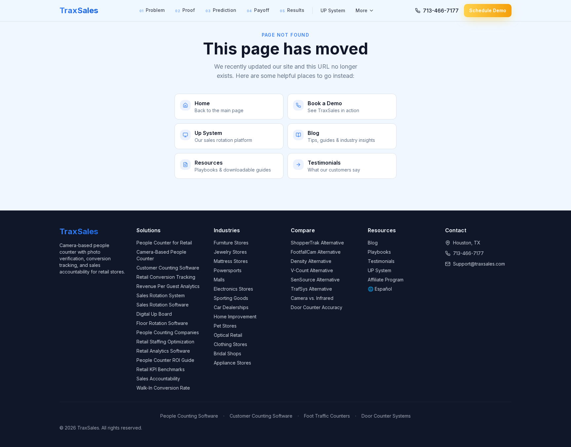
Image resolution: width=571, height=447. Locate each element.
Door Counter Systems (386, 416)
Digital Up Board (154, 314)
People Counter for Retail (164, 242)
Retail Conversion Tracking (165, 277)
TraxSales (78, 10)
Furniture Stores (231, 242)
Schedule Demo (487, 10)
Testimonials (381, 261)
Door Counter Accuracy (316, 307)
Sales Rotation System (160, 295)
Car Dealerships (231, 307)
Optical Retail (228, 335)
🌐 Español (380, 289)
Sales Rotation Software (162, 304)
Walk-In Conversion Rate (163, 388)
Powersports (228, 270)
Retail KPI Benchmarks (160, 369)
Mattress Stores (231, 261)
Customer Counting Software (167, 268)
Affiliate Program (385, 279)
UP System (333, 10)
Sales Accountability (158, 378)
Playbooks (379, 252)
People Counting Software (189, 416)
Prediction (221, 10)
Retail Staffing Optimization (165, 341)
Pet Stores (225, 326)
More (361, 10)
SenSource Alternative (315, 279)
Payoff (258, 10)
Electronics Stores (233, 289)
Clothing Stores (230, 344)
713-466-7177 (468, 253)
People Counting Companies (167, 332)
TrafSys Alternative (311, 289)
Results (292, 10)
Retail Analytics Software (163, 351)
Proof (185, 10)
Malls (219, 279)
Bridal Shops (227, 353)
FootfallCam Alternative (316, 252)
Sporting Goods (231, 298)
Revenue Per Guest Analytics (168, 286)
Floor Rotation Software (162, 323)
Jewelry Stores (230, 252)
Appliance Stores (232, 363)
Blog (373, 242)
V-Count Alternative (312, 270)
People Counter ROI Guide (165, 360)
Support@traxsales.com (479, 264)
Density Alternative (311, 261)
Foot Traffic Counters (327, 416)
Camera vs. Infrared (312, 298)
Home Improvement (235, 316)
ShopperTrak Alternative (317, 242)
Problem (152, 10)
